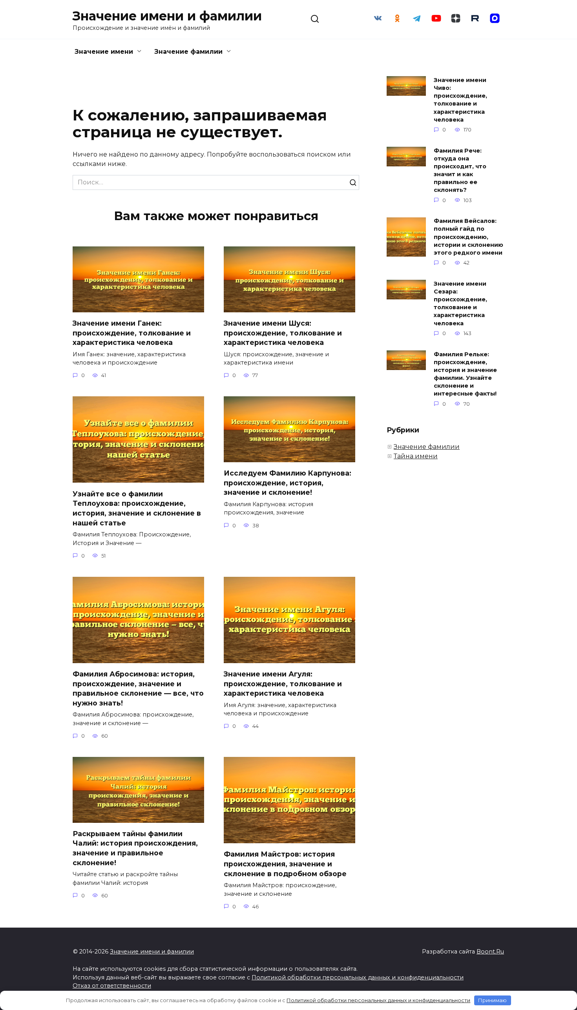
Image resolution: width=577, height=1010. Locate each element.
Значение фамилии (188, 51)
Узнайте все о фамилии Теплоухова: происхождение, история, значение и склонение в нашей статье (137, 508)
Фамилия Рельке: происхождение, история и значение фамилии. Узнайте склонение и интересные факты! (465, 374)
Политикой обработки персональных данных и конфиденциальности (358, 977)
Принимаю (492, 1000)
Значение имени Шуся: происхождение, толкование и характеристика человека (283, 332)
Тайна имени (416, 456)
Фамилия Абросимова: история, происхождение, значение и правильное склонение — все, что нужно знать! (138, 688)
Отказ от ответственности (112, 985)
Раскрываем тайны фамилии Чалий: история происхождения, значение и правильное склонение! (135, 848)
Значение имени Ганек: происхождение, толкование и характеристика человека (132, 332)
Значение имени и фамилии (167, 16)
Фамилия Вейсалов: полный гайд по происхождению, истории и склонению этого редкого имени (468, 237)
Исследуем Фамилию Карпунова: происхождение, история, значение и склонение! (287, 482)
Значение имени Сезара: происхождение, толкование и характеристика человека (460, 303)
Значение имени (104, 51)
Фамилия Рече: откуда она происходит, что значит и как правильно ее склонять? (460, 170)
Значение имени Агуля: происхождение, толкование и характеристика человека (283, 683)
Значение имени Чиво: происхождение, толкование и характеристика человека (460, 100)
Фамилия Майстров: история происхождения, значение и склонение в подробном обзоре (285, 863)
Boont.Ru (490, 951)
